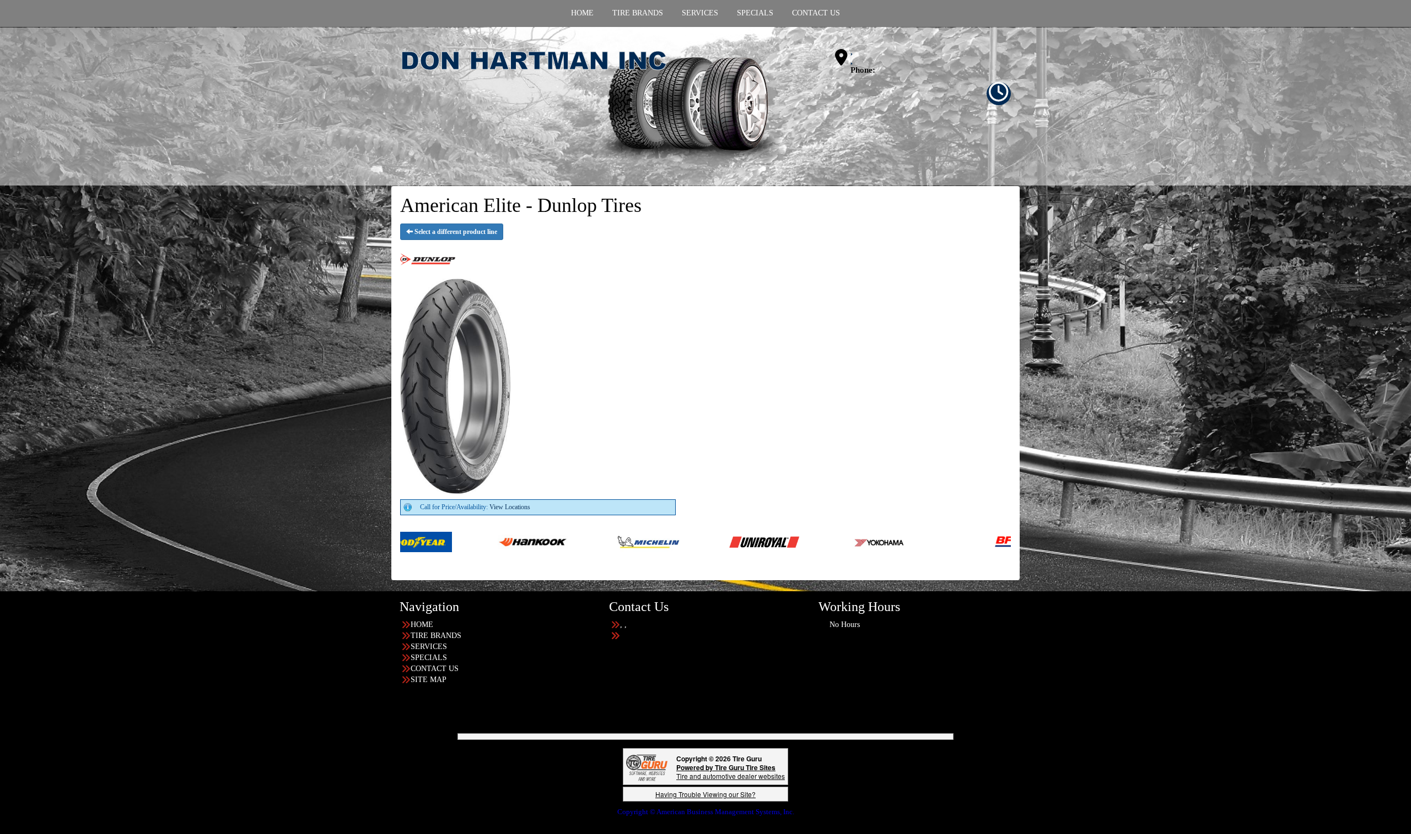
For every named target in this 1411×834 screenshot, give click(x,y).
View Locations (509, 507)
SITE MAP (428, 679)
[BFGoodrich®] (897, 541)
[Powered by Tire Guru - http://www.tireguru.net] (646, 766)
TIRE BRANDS (436, 635)
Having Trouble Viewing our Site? (705, 794)
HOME (422, 624)
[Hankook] (400, 541)
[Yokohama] (747, 541)
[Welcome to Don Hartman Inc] (592, 106)
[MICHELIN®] (516, 541)
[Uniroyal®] (631, 541)
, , (851, 56)
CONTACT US (435, 668)
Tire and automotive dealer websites (730, 771)
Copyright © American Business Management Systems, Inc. (705, 812)
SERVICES (429, 646)
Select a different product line (455, 232)
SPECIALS (429, 657)
